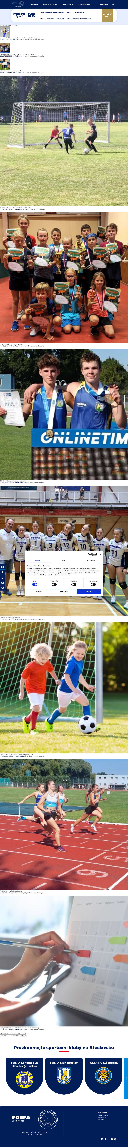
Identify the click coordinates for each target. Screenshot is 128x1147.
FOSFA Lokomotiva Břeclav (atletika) (52, 12)
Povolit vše (89, 591)
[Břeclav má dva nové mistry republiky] (64, 479)
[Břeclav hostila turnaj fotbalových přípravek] (64, 206)
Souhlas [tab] (37, 560)
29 (20, 1033)
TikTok (109, 1139)
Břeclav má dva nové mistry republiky (13, 481)
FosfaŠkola (115, 1139)
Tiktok (2, 577)
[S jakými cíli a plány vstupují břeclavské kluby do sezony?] (64, 1026)
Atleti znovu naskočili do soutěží (11, 891)
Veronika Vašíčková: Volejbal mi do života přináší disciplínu (20, 38)
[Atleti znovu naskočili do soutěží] (64, 889)
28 (18, 1033)
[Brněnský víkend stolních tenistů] (64, 342)
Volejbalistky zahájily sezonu (10, 618)
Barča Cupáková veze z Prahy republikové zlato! (17, 54)
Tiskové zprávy (103, 1115)
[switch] (54, 584)
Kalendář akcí (84, 4)
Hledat (113, 4)
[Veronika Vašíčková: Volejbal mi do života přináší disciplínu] (5, 36)
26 (13, 1033)
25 (11, 1033)
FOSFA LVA (60, 18)
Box (68, 12)
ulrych (27, 40)
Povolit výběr (64, 591)
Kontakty (104, 4)
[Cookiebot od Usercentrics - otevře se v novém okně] (89, 554)
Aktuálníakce (107, 15)
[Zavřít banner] (100, 554)
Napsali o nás (68, 4)
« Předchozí (4, 1033)
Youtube (112, 1139)
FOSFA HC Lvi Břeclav (47, 18)
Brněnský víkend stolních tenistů (11, 344)
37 (23, 1033)
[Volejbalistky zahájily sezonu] (64, 616)
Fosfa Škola (2, 587)
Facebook (105, 1139)
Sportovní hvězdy (50, 4)
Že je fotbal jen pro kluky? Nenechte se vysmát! (16, 754)
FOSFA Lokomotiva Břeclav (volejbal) (79, 18)
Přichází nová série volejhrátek (10, 71)
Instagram (102, 1139)
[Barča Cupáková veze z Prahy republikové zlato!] (5, 52)
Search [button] (23, 1035)
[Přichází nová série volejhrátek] (5, 69)
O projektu (33, 4)
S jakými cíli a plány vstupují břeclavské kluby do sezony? (20, 1028)
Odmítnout (39, 591)
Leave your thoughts (37, 40)
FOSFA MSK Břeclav (79, 12)
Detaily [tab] (64, 560)
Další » (27, 1033)
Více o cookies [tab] (90, 560)
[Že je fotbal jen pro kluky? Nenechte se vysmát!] (64, 752)
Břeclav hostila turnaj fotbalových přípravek (15, 207)
